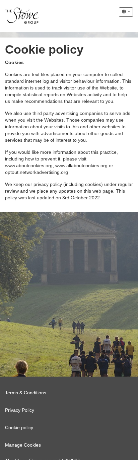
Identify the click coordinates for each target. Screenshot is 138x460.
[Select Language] (126, 12)
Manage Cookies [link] (23, 445)
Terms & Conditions (25, 392)
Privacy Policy (19, 410)
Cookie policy (19, 427)
